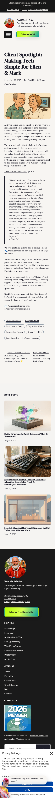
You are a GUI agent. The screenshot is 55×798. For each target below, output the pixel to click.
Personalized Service (14, 332)
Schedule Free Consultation (21, 612)
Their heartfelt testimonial (15, 171)
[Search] (43, 748)
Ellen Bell (15, 239)
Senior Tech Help (35, 332)
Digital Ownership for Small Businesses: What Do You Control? (26, 435)
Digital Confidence (36, 326)
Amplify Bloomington (39, 736)
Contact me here (15, 306)
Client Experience (13, 321)
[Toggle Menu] (8, 34)
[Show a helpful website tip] (5, 788)
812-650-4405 (13, 10)
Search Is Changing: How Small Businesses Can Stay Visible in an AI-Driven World (27, 529)
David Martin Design (25, 20)
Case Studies (10, 84)
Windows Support (31, 338)
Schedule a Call (28, 34)
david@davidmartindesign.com (35, 10)
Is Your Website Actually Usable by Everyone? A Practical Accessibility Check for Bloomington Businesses (24, 482)
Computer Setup (32, 321)
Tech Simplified (12, 338)
